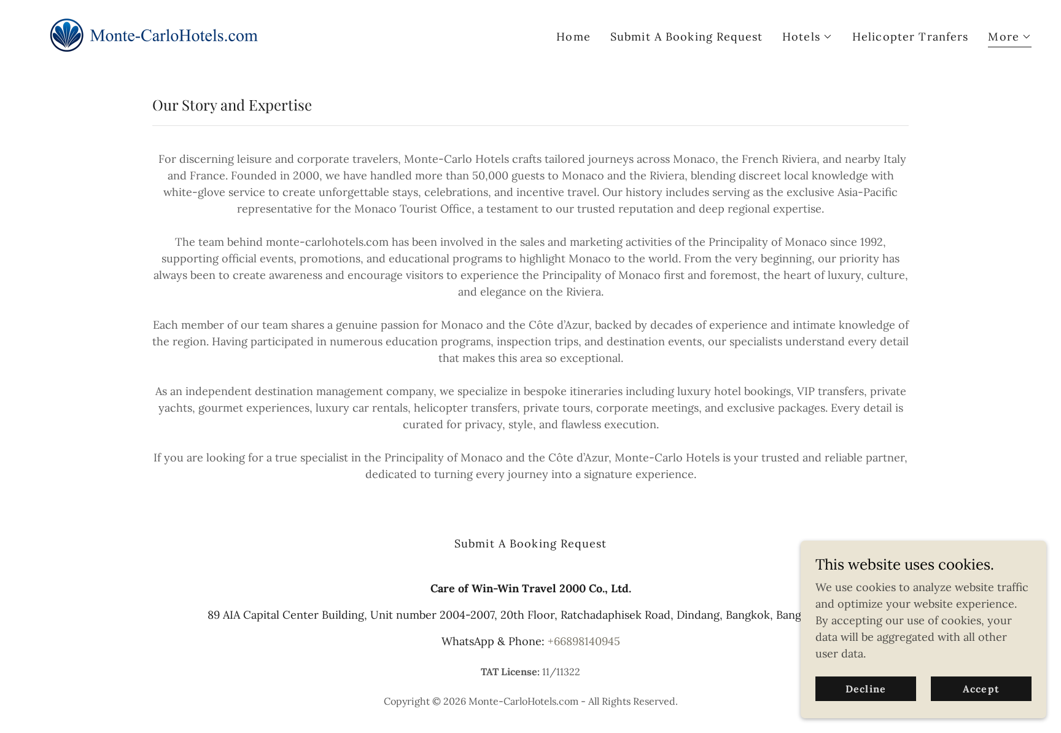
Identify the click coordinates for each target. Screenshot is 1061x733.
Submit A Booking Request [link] (686, 36)
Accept (981, 689)
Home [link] (573, 36)
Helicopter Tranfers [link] (910, 36)
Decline (865, 689)
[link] (151, 34)
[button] (807, 36)
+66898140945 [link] (584, 641)
